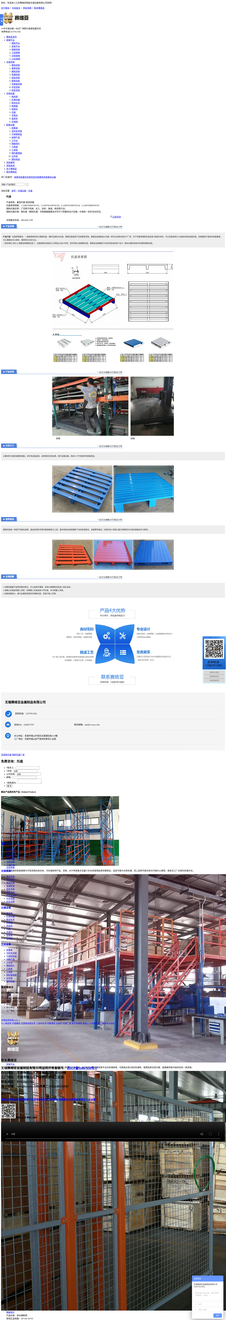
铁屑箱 (15, 106)
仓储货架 (10, 62)
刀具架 (15, 147)
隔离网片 (16, 144)
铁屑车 (15, 109)
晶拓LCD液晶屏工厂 (92, 1023)
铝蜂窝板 (51, 1023)
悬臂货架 (16, 68)
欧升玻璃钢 (77, 1023)
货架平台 (16, 46)
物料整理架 (17, 153)
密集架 (15, 128)
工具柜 (15, 150)
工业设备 (6, 944)
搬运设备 (52, 177)
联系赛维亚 (39, 8)
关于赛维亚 (11, 169)
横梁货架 (16, 71)
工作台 (15, 140)
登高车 (15, 118)
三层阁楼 (16, 53)
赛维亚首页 (11, 37)
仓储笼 (15, 122)
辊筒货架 (16, 81)
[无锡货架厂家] (15, 22)
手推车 (15, 115)
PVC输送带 (6, 1023)
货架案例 (10, 162)
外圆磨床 (16, 1023)
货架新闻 (10, 166)
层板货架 (16, 78)
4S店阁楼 (16, 59)
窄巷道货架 (17, 84)
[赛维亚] (13, 1053)
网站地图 (27, 8)
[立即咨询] (115, 217)
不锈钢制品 (17, 134)
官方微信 (5, 8)
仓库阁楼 (16, 56)
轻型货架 (16, 90)
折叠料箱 (16, 100)
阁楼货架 (16, 49)
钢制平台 (16, 43)
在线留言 (16, 8)
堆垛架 (15, 97)
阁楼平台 (10, 40)
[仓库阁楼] (60, 865)
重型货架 (26, 177)
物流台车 (16, 103)
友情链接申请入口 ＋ (10, 1020)
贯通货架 (16, 75)
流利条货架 (17, 131)
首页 (14, 191)
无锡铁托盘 (6, 755)
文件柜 (15, 156)
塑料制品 (16, 159)
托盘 (14, 112)
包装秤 (59, 1023)
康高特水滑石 (108, 1023)
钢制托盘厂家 (18, 755)
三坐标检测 (41, 1023)
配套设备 (10, 125)
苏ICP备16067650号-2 (82, 1068)
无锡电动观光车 (28, 1023)
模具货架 (16, 65)
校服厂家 (67, 1023)
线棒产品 (16, 137)
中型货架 (16, 87)
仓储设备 (10, 93)
